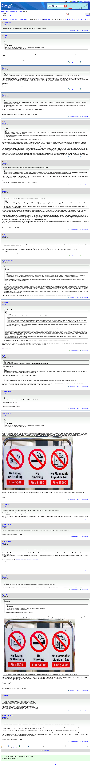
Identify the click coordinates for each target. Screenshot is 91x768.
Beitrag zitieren (84, 30)
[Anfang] (63, 19)
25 (38, 19)
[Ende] (89, 19)
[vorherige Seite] (65, 19)
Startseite (3, 11)
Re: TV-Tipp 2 (4, 24)
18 (67, 19)
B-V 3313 (5, 94)
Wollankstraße (7, 22)
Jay (4, 234)
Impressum (36, 764)
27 (83, 19)
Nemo (5, 67)
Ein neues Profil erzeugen (84, 1)
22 (74, 19)
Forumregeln (54, 764)
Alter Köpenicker (8, 391)
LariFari (5, 302)
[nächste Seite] (87, 19)
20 (70, 19)
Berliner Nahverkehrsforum (12, 11)
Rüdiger (5, 695)
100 (42, 19)
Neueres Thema (6, 747)
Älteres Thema (16, 747)
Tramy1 (5, 594)
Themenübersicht (13, 19)
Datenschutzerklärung (45, 764)
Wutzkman (6, 504)
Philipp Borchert (8, 525)
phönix (5, 35)
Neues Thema (23, 19)
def (4, 121)
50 (40, 19)
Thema (20, 11)
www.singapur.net (19, 559)
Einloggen (74, 1)
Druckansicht (46, 750)
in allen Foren (47, 19)
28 (85, 19)
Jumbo (12, 16)
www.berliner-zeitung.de (32, 559)
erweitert (88, 15)
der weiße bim (7, 413)
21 (72, 19)
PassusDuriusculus (8, 260)
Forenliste (5, 19)
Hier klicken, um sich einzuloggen (10, 758)
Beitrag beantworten (74, 30)
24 (78, 19)
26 (81, 19)
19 (69, 19)
